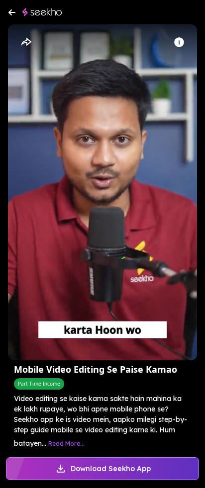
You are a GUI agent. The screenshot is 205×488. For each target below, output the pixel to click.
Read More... (66, 443)
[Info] (179, 42)
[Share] (26, 42)
